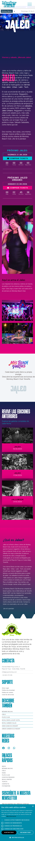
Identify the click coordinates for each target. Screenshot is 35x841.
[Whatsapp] (14, 748)
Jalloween (17, 499)
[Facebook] (3, 748)
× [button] (33, 806)
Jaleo (17, 447)
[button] (17, 837)
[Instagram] (8, 748)
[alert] (17, 822)
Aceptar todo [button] (9, 832)
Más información (11, 816)
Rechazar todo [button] (25, 832)
